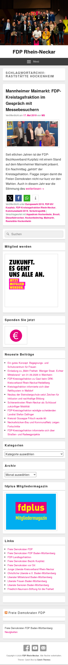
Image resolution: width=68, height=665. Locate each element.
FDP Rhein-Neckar (34, 51)
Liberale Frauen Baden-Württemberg (27, 581)
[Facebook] (26, 648)
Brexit (56, 214)
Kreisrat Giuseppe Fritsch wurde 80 (27, 418)
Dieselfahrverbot (15, 217)
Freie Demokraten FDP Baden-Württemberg (31, 553)
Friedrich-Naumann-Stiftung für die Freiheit (31, 589)
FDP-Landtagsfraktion (19, 557)
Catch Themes (43, 659)
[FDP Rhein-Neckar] (34, 44)
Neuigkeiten (11, 632)
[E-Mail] (43, 648)
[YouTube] (35, 648)
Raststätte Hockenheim (18, 221)
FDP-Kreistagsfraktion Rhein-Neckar (36, 207)
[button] (10, 198)
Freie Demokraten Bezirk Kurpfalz (26, 561)
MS (43, 115)
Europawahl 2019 (34, 204)
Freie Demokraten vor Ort (21, 565)
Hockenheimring (34, 217)
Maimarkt (49, 217)
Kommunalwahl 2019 (17, 211)
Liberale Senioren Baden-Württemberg (28, 585)
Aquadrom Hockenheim (39, 214)
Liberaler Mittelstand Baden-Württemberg (30, 577)
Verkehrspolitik (37, 211)
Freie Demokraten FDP (20, 549)
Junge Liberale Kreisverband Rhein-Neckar (31, 569)
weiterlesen (35, 188)
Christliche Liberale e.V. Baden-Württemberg (32, 573)
